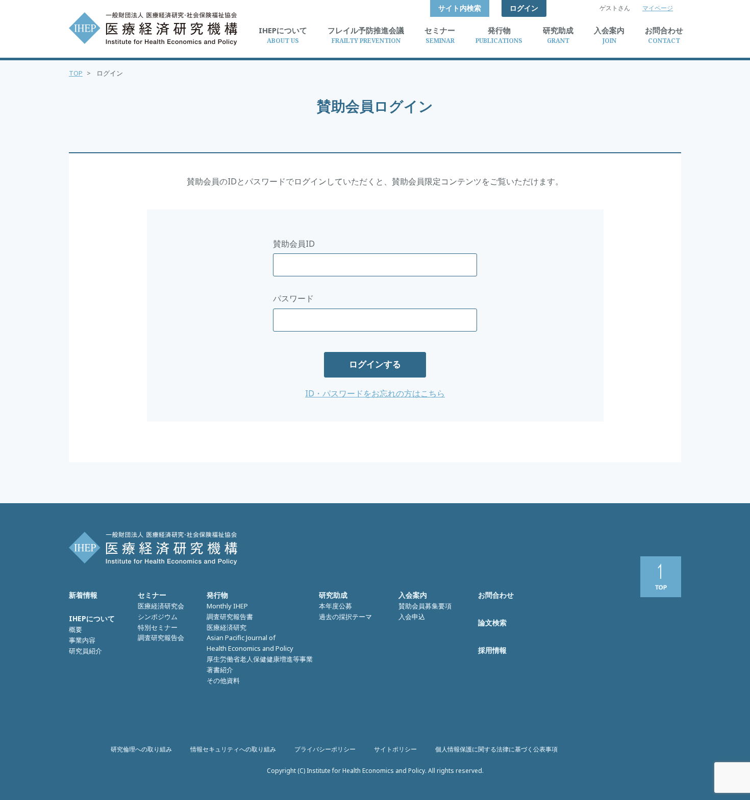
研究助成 (333, 595)
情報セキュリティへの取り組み (233, 749)
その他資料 (223, 680)
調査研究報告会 (161, 637)
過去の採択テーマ (345, 616)
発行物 (217, 595)
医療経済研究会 (161, 605)
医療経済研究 (226, 627)
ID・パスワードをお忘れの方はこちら (375, 393)
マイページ (657, 8)
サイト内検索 (459, 8)
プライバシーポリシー (325, 749)
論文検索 (492, 622)
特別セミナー (158, 627)
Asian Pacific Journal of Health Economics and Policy (250, 643)
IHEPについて (92, 618)
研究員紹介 (85, 650)
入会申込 (411, 616)
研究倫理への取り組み (141, 749)
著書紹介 (220, 669)
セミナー (152, 595)
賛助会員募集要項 (425, 605)
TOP (76, 73)
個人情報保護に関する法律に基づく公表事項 (496, 749)
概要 (75, 629)
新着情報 (83, 595)
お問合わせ (496, 595)
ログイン (524, 8)
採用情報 (492, 650)
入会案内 (412, 595)
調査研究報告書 (230, 616)
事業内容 (82, 640)
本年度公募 (335, 605)
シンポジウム (158, 616)
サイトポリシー (395, 749)
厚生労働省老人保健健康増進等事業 (260, 659)
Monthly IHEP (227, 605)
